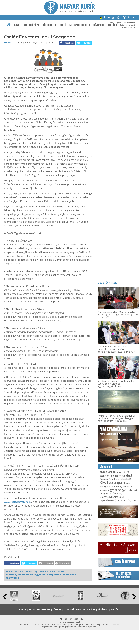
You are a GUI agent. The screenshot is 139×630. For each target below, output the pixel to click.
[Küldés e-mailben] (46, 564)
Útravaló (117, 493)
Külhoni (47, 25)
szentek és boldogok (110, 475)
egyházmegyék (117, 490)
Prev (5, 596)
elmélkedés (126, 479)
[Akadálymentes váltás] (101, 17)
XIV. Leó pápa (32, 25)
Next (134, 596)
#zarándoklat (12, 577)
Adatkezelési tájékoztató (87, 627)
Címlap (22, 609)
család (127, 475)
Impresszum (47, 627)
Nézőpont (98, 25)
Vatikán (112, 471)
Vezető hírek (107, 282)
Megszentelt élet (80, 25)
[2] (48, 73)
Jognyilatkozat (70, 627)
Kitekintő (60, 25)
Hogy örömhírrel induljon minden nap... (117, 433)
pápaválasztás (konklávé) (112, 500)
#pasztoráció (57, 571)
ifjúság (103, 471)
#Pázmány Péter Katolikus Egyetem (25, 574)
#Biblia (9, 571)
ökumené (123, 471)
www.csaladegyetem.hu (17, 501)
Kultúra (115, 609)
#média (43, 571)
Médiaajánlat (59, 627)
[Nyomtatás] (63, 564)
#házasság (31, 571)
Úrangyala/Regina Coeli (112, 496)
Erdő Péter (114, 479)
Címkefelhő (106, 467)
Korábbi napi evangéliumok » (125, 459)
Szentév (104, 479)
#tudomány (69, 574)
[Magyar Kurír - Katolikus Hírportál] (69, 13)
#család (19, 571)
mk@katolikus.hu (92, 624)
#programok (54, 574)
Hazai (17, 25)
